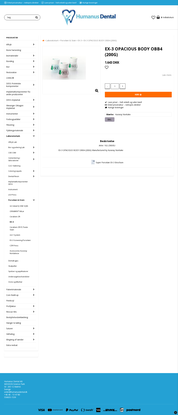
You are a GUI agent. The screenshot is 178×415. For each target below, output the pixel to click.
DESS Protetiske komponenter (13, 84)
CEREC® (10, 78)
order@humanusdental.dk (15, 392)
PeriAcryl (10, 300)
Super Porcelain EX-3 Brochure (109, 162)
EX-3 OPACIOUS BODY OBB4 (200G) (100, 40)
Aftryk (9, 44)
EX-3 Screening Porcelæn (20, 240)
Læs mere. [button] (167, 75)
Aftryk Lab (12, 142)
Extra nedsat (12, 345)
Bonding (10, 61)
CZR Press (14, 245)
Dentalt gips (13, 260)
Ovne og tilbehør (15, 282)
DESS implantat (13, 100)
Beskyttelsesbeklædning (17, 317)
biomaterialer (12, 55)
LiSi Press (12, 194)
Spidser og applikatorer (18, 271)
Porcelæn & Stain (16, 200)
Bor (8, 66)
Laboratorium (13, 136)
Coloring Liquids (15, 171)
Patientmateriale (13, 289)
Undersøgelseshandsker (18, 276)
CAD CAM (12, 152)
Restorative (11, 72)
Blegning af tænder (15, 339)
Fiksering (10, 125)
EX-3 (12, 222)
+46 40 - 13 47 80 (12, 394)
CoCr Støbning (14, 165)
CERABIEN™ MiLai (17, 211)
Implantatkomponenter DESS (18, 182)
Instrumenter (12, 113)
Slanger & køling (13, 323)
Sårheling (10, 334)
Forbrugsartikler (13, 119)
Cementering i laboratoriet (14, 159)
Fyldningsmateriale (14, 130)
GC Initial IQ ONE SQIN (19, 206)
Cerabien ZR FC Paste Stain (19, 228)
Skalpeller (12, 266)
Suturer (9, 328)
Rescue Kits (11, 311)
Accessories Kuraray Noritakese (18, 252)
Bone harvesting (13, 50)
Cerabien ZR (15, 216)
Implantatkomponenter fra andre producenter (18, 93)
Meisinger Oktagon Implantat (14, 106)
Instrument (13, 189)
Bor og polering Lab (16, 147)
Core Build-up (12, 295)
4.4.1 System (15, 235)
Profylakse (11, 306)
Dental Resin (13, 176)
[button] (153, 17)
